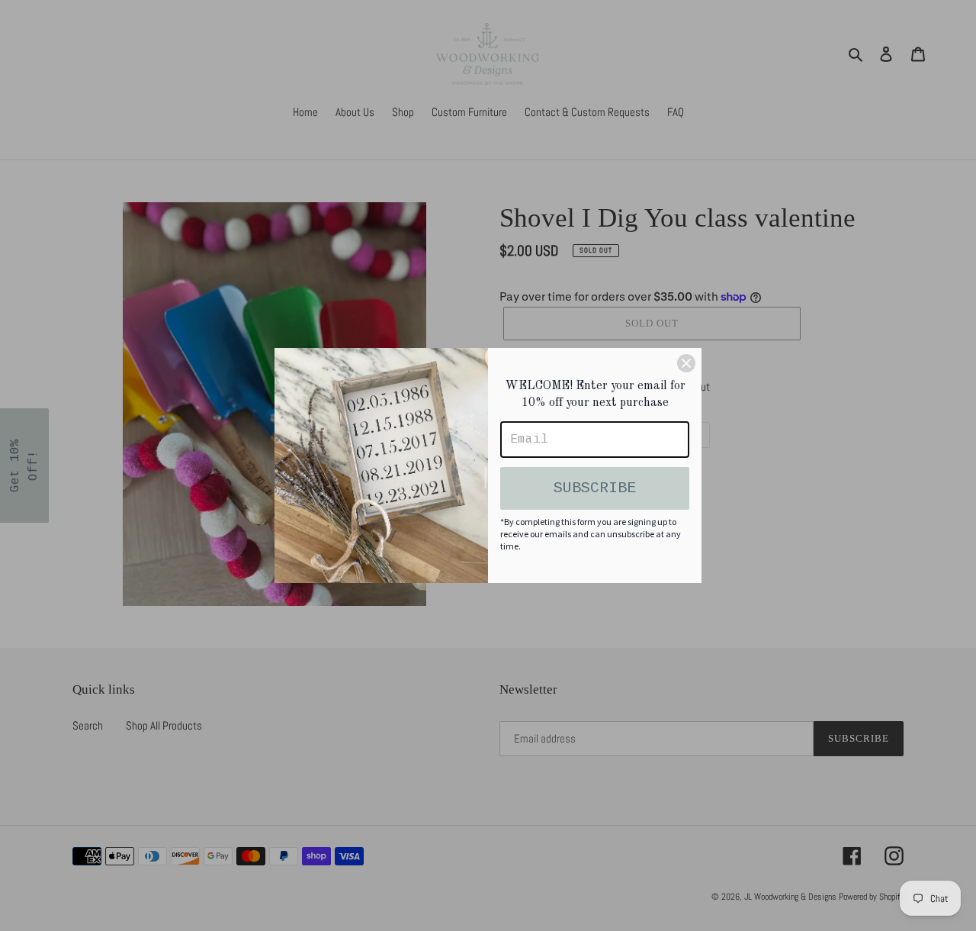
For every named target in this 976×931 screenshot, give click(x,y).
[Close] (686, 363)
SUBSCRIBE (595, 488)
